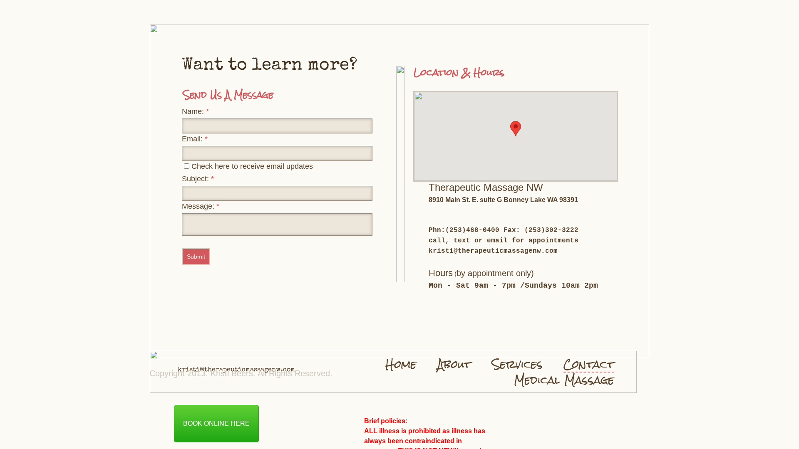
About (454, 364)
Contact (588, 365)
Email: (195, 139)
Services (517, 364)
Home (401, 364)
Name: (195, 111)
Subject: (198, 179)
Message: (200, 206)
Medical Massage (564, 380)
